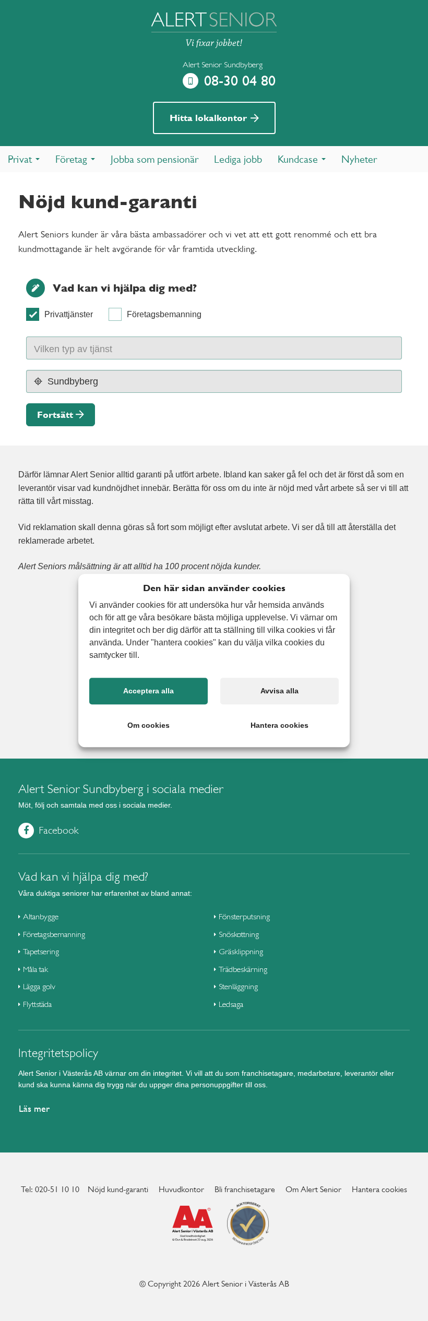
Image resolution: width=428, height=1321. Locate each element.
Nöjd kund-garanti (118, 1189)
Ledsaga (231, 1004)
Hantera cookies (379, 1189)
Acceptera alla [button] (148, 691)
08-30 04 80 (240, 81)
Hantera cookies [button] (279, 725)
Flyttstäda (37, 1004)
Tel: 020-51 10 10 (50, 1189)
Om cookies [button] (148, 725)
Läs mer (34, 1108)
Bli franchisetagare (245, 1189)
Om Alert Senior (313, 1189)
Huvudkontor (181, 1189)
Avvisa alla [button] (279, 691)
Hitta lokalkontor (209, 117)
